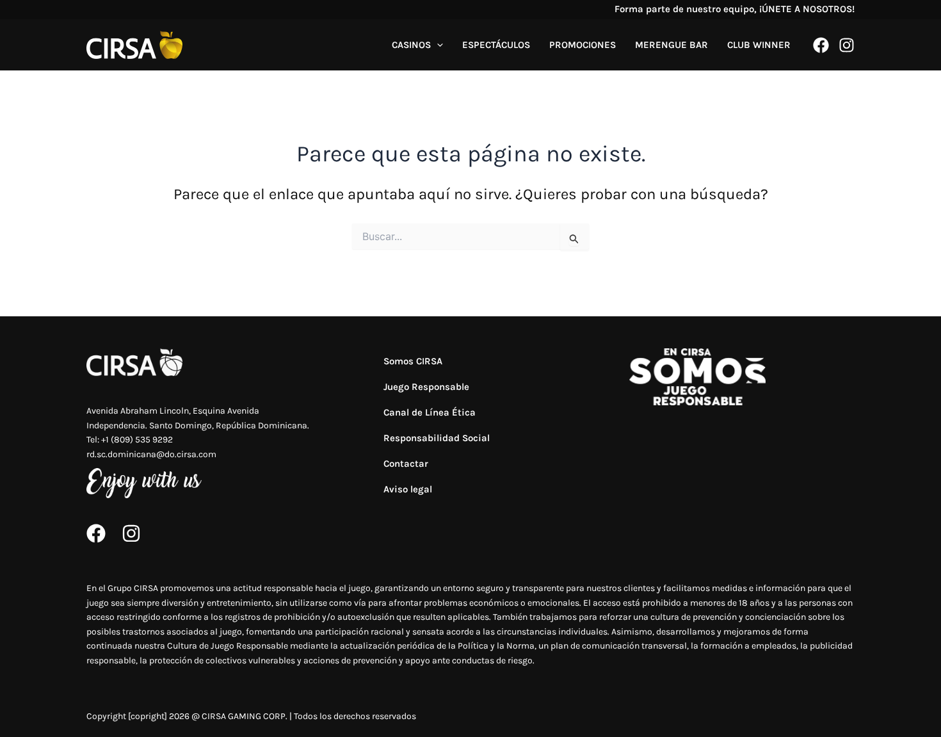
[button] (437, 44)
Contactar (405, 463)
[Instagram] (847, 45)
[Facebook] (821, 45)
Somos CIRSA (412, 361)
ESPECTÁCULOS (496, 45)
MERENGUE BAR (671, 45)
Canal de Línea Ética (429, 412)
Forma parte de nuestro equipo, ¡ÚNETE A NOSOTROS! (735, 9)
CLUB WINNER (759, 45)
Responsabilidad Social (436, 438)
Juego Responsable (426, 387)
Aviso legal (407, 489)
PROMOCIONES (582, 45)
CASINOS (411, 45)
